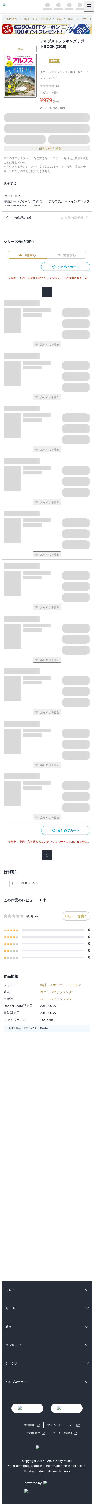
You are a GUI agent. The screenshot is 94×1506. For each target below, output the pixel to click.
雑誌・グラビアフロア (37, 19)
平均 (29, 916)
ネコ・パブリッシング (24, 883)
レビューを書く (49, 92)
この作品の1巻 (20, 218)
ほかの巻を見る (50, 148)
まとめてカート (68, 267)
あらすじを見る (49, 344)
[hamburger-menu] (89, 6)
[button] (65, 1433)
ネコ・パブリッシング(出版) (57, 72)
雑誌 (59, 19)
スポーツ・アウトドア (65, 985)
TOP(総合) (11, 19)
